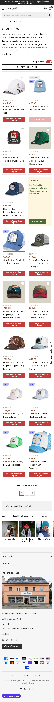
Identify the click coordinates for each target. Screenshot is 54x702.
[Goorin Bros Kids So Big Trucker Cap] (40, 87)
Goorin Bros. (25, 22)
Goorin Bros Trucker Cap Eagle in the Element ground (13, 314)
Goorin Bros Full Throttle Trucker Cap (13, 159)
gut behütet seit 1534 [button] (11, 619)
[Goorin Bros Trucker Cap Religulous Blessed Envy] (40, 138)
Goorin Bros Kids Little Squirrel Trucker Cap (14, 262)
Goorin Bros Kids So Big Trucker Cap (38, 108)
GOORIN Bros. (8, 100)
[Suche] (49, 15)
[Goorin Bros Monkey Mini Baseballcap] (14, 442)
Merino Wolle (44, 539)
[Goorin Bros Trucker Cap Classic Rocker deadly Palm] (40, 241)
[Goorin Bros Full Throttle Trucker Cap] (14, 138)
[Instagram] (8, 640)
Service (6, 563)
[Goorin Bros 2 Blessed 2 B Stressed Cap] (14, 87)
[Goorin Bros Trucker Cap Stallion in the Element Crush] (40, 292)
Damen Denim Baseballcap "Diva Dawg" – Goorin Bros (13, 212)
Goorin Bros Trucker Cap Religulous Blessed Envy (39, 160)
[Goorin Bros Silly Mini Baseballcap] (14, 394)
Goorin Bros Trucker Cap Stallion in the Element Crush (39, 314)
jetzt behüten (38, 221)
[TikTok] (17, 640)
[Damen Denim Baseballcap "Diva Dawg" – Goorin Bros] (14, 189)
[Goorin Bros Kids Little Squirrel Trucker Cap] (14, 241)
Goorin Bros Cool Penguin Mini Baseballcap (37, 465)
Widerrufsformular (12, 646)
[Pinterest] (13, 640)
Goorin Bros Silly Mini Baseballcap (13, 415)
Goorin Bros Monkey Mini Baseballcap (13, 463)
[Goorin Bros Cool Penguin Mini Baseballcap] (40, 442)
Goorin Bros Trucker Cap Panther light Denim (39, 365)
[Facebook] (4, 640)
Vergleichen (38, 61)
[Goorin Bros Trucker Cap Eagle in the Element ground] (14, 292)
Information (8, 556)
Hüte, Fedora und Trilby (27, 540)
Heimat (5, 22)
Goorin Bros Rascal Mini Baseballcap (38, 415)
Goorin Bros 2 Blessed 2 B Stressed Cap (14, 109)
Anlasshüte (10, 539)
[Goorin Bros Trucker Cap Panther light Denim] (40, 343)
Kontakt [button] (5, 634)
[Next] (37, 493)
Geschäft (13, 22)
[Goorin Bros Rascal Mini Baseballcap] (40, 394)
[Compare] (22, 78)
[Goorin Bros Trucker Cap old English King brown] (14, 343)
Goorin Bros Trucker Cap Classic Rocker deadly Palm (39, 263)
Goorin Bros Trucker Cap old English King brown (13, 365)
